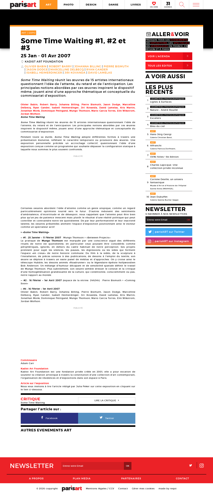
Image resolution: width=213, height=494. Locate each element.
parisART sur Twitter (166, 232)
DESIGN (91, 4)
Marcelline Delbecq (67, 69)
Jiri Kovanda (75, 72)
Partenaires (131, 478)
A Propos (36, 478)
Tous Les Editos (169, 65)
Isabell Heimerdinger (44, 72)
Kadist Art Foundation (44, 61)
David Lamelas (100, 72)
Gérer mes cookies (143, 488)
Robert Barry (60, 66)
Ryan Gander (97, 69)
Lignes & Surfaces (161, 101)
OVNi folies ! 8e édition (164, 156)
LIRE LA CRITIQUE (106, 400)
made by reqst (168, 488)
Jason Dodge (37, 69)
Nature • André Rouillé (164, 110)
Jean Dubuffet (159, 196)
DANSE (114, 4)
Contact (182, 478)
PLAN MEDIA (82, 478)
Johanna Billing (87, 66)
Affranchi (156, 145)
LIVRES (136, 4)
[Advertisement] (78, 180)
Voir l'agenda (169, 56)
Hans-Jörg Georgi (161, 134)
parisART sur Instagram (172, 241)
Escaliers (155, 118)
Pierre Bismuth (116, 66)
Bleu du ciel (157, 126)
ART (48, 4)
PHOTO (69, 4)
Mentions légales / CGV (100, 488)
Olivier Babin (35, 66)
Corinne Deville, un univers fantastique (166, 181)
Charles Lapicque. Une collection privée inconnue (166, 166)
